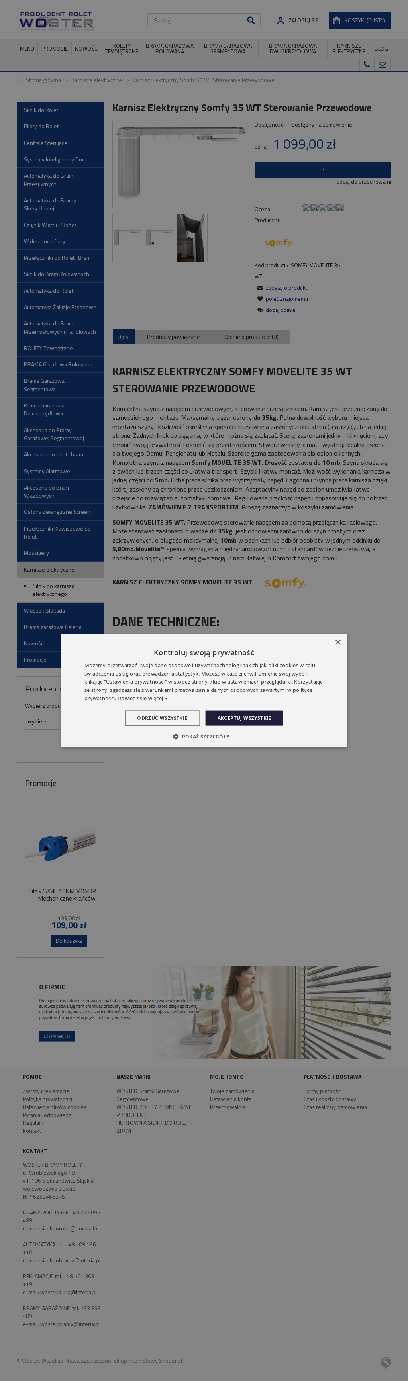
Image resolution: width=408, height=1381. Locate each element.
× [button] (338, 642)
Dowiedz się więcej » (142, 698)
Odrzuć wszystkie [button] (162, 717)
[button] (203, 736)
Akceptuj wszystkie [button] (244, 717)
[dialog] (204, 690)
